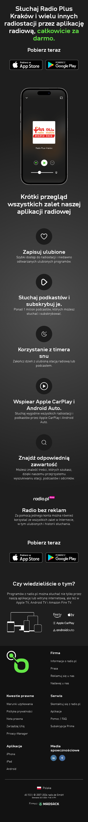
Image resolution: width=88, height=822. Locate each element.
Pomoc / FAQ (59, 719)
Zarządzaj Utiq (16, 726)
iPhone (11, 754)
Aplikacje (56, 711)
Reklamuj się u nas (62, 676)
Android (11, 769)
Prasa (54, 668)
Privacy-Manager (17, 733)
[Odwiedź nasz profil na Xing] (62, 758)
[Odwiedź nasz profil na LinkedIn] (53, 758)
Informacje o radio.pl (64, 661)
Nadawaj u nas (60, 683)
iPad (9, 761)
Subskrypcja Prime (62, 726)
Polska (46, 788)
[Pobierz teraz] (26, 65)
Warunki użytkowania (20, 704)
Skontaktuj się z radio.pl (65, 704)
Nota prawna (15, 719)
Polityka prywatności (19, 711)
